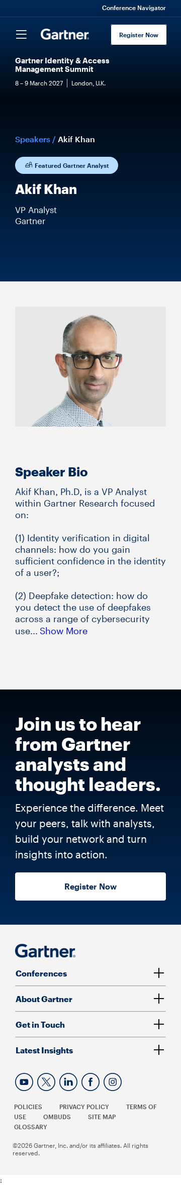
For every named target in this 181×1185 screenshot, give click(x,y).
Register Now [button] (90, 886)
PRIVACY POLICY (84, 1106)
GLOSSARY (30, 1126)
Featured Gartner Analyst (71, 165)
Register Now (138, 34)
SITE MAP (102, 1116)
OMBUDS (57, 1116)
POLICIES (28, 1106)
